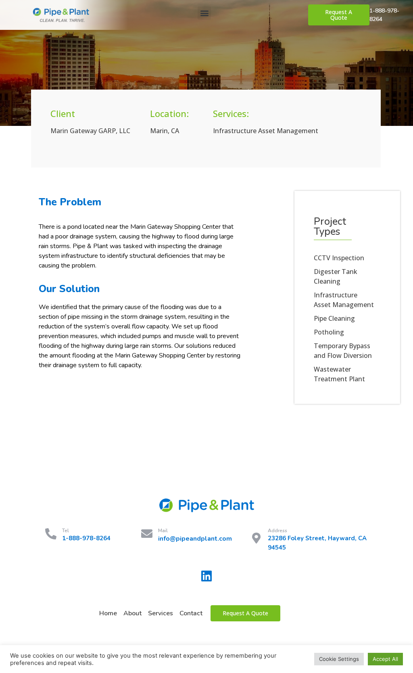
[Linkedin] (206, 576)
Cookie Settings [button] (339, 659)
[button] (204, 13)
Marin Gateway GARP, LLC (90, 130)
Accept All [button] (385, 659)
